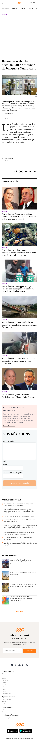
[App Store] (12, 730)
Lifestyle (4, 691)
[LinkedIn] (23, 665)
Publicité (4, 701)
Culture (4, 682)
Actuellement (5, 8)
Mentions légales (6, 718)
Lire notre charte (9, 426)
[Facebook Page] (12, 665)
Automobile (5, 687)
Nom (5, 464)
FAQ (3, 709)
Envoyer (30, 651)
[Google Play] (25, 730)
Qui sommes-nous (7, 699)
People (3, 689)
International (5, 680)
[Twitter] (15, 665)
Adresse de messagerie (12, 473)
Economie (23, 8)
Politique (14, 8)
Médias (4, 684)
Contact (4, 712)
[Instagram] (27, 665)
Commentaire (8, 441)
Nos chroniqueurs (6, 693)
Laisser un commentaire (19, 483)
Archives (4, 704)
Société (31, 8)
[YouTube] (19, 665)
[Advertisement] (19, 36)
